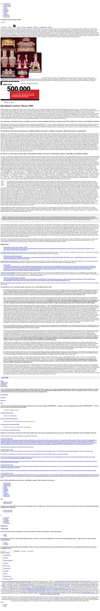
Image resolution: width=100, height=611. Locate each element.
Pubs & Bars (3, 397)
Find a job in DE (7, 503)
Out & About (7, 16)
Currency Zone (4, 382)
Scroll (2, 602)
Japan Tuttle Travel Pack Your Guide (36, 590)
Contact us (6, 563)
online (41, 582)
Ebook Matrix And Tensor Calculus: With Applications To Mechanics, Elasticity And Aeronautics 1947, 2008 (45, 591)
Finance (5, 7)
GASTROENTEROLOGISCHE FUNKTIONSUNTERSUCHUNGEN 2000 (72, 581)
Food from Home (4, 394)
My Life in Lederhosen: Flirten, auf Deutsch (11, 282)
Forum (5, 534)
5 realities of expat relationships (8, 272)
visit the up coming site (64, 585)
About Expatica (7, 555)
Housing (5, 9)
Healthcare (6, 10)
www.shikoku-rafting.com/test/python (89, 593)
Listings (5, 542)
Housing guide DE (8, 510)
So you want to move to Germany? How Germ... (10, 430)
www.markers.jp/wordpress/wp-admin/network (49, 593)
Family (5, 12)
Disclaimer (6, 571)
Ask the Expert (4, 528)
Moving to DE (7, 3)
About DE (6, 14)
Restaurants (3, 400)
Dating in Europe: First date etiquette (9, 261)
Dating (2, 381)
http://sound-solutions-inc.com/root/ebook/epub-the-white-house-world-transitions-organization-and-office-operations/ (49, 589)
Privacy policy (7, 565)
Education (6, 11)
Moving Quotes (4, 386)
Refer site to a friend (8, 578)
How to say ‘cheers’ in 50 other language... (9, 418)
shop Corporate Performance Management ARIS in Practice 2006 (16, 581)
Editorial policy (7, 568)
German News (4, 525)
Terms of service (7, 576)
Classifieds (6, 544)
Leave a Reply (4, 377)
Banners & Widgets (8, 560)
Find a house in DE (8, 511)
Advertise (6, 557)
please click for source (27, 584)
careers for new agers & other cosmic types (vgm (83, 591)
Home (5, 606)
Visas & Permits (7, 5)
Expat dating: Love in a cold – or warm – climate (12, 252)
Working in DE (7, 6)
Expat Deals (3, 385)
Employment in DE (8, 502)
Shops (2, 403)
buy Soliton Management (39, 586)
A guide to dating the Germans (7, 412)
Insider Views (7, 15)
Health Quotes (4, 383)
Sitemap (5, 573)
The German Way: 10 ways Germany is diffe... (10, 424)
